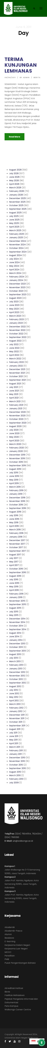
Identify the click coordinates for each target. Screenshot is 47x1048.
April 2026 (14, 184)
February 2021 (16, 404)
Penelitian (10, 955)
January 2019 (15, 493)
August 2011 (14, 729)
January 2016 (15, 597)
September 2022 (17, 337)
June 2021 (14, 390)
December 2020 (17, 412)
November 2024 (17, 244)
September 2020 (18, 422)
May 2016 (13, 586)
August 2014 (15, 632)
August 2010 (15, 771)
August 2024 (15, 255)
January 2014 (16, 640)
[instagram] (19, 1041)
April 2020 (14, 440)
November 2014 (17, 622)
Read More (14, 136)
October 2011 (15, 721)
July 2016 (13, 579)
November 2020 (17, 415)
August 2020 (15, 426)
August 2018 (15, 511)
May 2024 (14, 265)
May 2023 (14, 308)
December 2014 (17, 618)
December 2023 (17, 283)
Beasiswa (9, 937)
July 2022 (14, 344)
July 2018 (13, 515)
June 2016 (14, 583)
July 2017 (13, 558)
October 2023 (16, 290)
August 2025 (15, 212)
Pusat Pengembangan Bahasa (20, 962)
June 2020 (14, 433)
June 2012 (14, 693)
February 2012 (16, 707)
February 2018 (16, 533)
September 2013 (17, 650)
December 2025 (17, 198)
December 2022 (17, 326)
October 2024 (16, 248)
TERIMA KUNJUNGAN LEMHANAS (21, 65)
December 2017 (17, 540)
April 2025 (14, 226)
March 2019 (15, 486)
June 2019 (14, 476)
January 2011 (15, 754)
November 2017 (17, 543)
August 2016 (15, 575)
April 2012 (14, 700)
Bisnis (7, 991)
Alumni (8, 934)
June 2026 (14, 176)
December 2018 (17, 497)
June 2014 (14, 636)
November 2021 (17, 372)
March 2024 (15, 273)
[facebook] (5, 1041)
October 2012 (16, 679)
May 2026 (14, 180)
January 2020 (16, 451)
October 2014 (16, 625)
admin (26, 77)
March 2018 (15, 529)
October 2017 (16, 547)
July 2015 (13, 611)
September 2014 (17, 629)
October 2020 (16, 419)
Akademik (10, 927)
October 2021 (16, 376)
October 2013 (16, 647)
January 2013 (15, 668)
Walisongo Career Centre (18, 1009)
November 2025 (17, 201)
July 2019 (13, 472)
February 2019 (16, 490)
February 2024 (16, 276)
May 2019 (13, 479)
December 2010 (17, 757)
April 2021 (14, 397)
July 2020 (14, 429)
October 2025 (16, 205)
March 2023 (15, 315)
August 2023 (15, 298)
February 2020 (16, 447)
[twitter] (10, 1041)
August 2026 (15, 169)
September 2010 (17, 768)
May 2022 (14, 351)
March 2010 (15, 775)
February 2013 (16, 664)
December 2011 (17, 714)
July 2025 (14, 216)
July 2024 (14, 258)
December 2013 (17, 643)
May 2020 (14, 436)
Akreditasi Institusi (14, 988)
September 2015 (17, 604)
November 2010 (17, 761)
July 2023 (14, 301)
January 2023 (16, 322)
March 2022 (15, 358)
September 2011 (17, 725)
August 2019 (15, 469)
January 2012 (15, 711)
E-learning (10, 941)
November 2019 (17, 458)
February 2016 (16, 593)
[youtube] (15, 1041)
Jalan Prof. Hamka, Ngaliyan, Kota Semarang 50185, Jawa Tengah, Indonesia (22, 884)
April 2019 (14, 483)
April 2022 (14, 355)
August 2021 (15, 383)
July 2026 (14, 173)
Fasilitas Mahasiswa (14, 995)
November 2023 (17, 287)
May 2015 (13, 615)
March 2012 (15, 704)
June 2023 (14, 305)
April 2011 (13, 743)
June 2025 (14, 219)
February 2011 (16, 750)
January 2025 (16, 237)
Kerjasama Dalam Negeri (17, 945)
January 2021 (15, 408)
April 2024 (14, 269)
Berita (37, 77)
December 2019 (17, 454)
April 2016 (14, 590)
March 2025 (15, 230)
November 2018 (17, 501)
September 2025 (18, 208)
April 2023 (14, 312)
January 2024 (16, 280)
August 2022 (15, 340)
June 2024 (14, 262)
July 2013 (13, 657)
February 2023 (16, 319)
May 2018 (13, 522)
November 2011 (16, 718)
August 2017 (15, 554)
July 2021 (13, 387)
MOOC (8, 952)
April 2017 (14, 565)
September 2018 (17, 508)
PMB (7, 959)
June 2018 (14, 518)
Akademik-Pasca (13, 930)
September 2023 (17, 294)
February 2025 (16, 233)
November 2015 (17, 600)
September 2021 (17, 379)
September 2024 (18, 251)
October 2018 (16, 504)
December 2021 (17, 369)
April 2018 (14, 526)
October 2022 (16, 333)
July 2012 (13, 689)
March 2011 (14, 746)
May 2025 (14, 223)
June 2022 (14, 347)
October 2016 (16, 568)
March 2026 (15, 187)
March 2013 (15, 661)
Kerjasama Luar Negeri (16, 948)
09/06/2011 (10, 77)
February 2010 (16, 778)
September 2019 (17, 465)
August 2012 (15, 686)
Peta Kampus (11, 1006)
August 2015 (15, 607)
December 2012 (17, 672)
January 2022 (16, 365)
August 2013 (15, 654)
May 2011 (13, 739)
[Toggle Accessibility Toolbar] (41, 1042)
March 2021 (15, 401)
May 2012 (13, 697)
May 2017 (13, 561)
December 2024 (17, 241)
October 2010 (16, 764)
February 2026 (16, 191)
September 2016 (17, 572)
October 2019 (16, 461)
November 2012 (17, 675)
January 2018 (15, 536)
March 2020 (15, 444)
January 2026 (16, 194)
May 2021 (13, 394)
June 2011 (13, 736)
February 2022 (16, 362)
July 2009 (14, 782)
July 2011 (13, 732)
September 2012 (17, 682)
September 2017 (17, 550)
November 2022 (17, 330)
